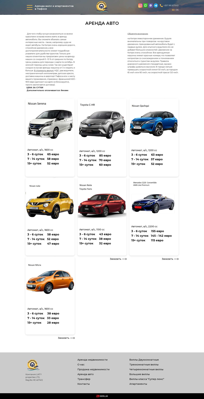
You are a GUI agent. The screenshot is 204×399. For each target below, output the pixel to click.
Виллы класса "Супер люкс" (146, 379)
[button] (30, 7)
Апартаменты (138, 383)
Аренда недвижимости (92, 359)
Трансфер (83, 379)
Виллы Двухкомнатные (144, 359)
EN (177, 10)
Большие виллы (139, 374)
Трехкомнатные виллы (144, 364)
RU (173, 10)
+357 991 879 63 (171, 5)
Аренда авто (85, 374)
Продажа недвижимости (93, 369)
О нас (81, 364)
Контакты (83, 383)
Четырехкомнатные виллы (146, 369)
